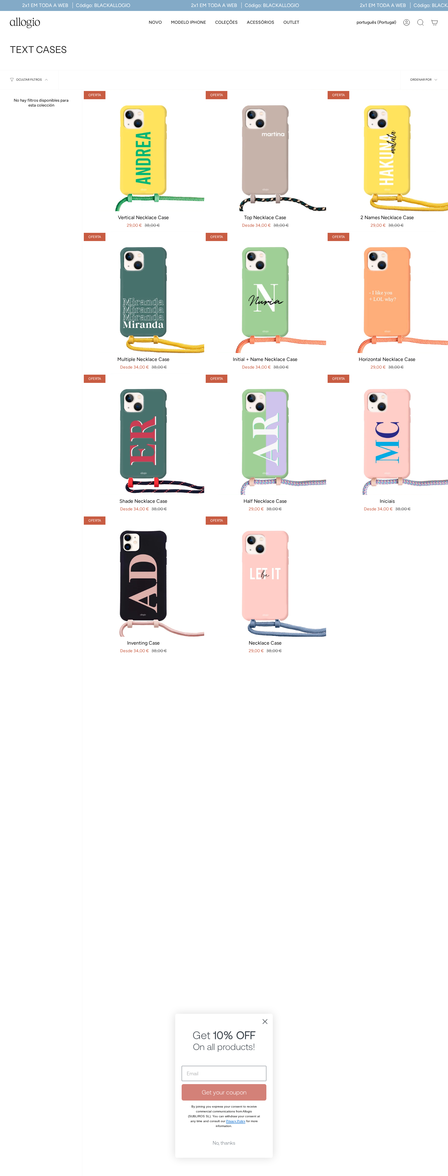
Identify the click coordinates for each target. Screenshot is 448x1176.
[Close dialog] (265, 1003)
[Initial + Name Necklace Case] (265, 292)
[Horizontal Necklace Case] (387, 292)
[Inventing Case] (143, 576)
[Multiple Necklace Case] (143, 292)
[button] (188, 23)
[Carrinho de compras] (435, 22)
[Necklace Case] (265, 576)
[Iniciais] (387, 434)
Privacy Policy (235, 1102)
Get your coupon (224, 1073)
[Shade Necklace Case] (143, 434)
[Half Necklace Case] (265, 434)
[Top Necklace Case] (265, 150)
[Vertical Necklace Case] (143, 150)
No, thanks (224, 1124)
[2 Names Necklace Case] (387, 150)
